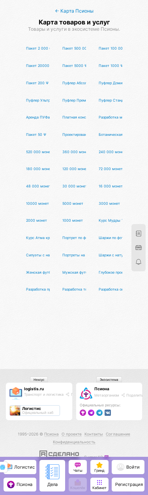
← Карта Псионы (74, 11)
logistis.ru (34, 388)
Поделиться (136, 395)
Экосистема (109, 380)
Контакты (93, 434)
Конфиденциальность (74, 441)
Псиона (101, 388)
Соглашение (118, 434)
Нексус (39, 380)
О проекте (72, 434)
